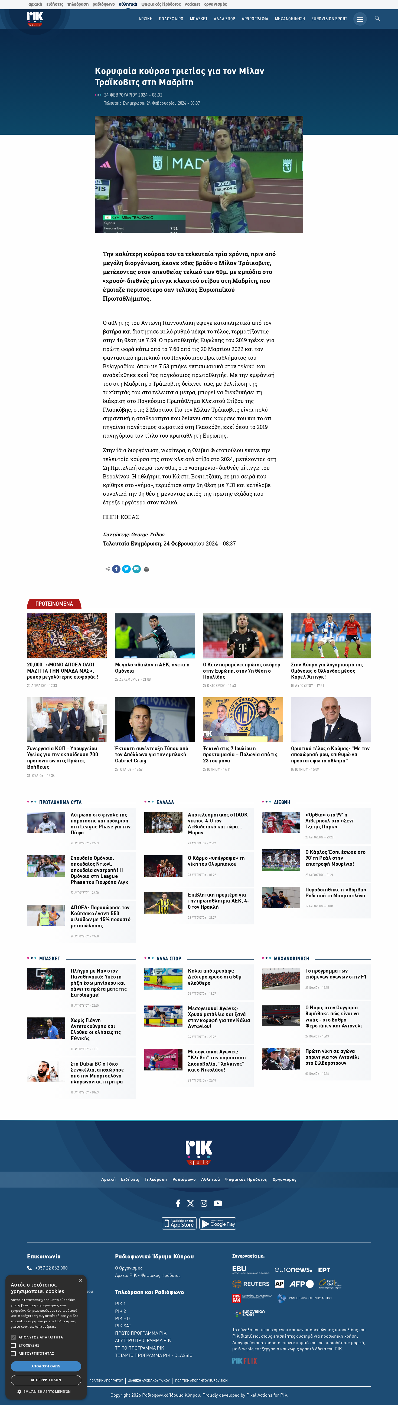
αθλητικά (128, 4)
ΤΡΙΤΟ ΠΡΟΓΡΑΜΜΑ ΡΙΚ (139, 1348)
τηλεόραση (78, 4)
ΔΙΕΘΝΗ (282, 802)
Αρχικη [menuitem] (146, 19)
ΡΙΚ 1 (120, 1304)
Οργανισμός (285, 1180)
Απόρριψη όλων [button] (46, 1380)
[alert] (46, 1337)
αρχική (35, 4)
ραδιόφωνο (104, 4)
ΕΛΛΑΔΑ (165, 802)
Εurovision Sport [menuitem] (329, 19)
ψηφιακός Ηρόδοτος (161, 4)
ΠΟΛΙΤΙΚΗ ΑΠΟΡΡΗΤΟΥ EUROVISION (201, 1381)
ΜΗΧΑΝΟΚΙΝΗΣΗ (291, 959)
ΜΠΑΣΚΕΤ (49, 959)
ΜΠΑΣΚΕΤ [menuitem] (199, 19)
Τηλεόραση (156, 1180)
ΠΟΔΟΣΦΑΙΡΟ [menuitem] (171, 19)
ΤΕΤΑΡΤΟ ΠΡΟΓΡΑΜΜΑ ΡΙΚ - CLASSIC (154, 1356)
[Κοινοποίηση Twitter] (126, 569)
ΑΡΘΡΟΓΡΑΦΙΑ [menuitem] (255, 19)
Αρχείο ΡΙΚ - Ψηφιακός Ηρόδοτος (148, 1276)
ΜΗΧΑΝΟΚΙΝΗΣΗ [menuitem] (290, 19)
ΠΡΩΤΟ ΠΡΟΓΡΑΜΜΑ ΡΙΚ (141, 1333)
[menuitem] (377, 19)
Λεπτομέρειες (46, 1326)
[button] (46, 1391)
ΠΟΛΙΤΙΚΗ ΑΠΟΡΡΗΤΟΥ (106, 1381)
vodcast (192, 4)
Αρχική (108, 1180)
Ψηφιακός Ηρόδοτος (246, 1180)
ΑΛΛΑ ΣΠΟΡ (168, 959)
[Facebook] (179, 1204)
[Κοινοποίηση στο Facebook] (116, 569)
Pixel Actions (259, 1395)
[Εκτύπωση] (145, 569)
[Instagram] (204, 1204)
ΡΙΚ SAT (123, 1326)
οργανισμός (215, 4)
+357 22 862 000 (51, 1268)
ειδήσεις (54, 4)
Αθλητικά (210, 1180)
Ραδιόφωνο (184, 1180)
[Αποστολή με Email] (136, 569)
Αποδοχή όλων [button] (46, 1366)
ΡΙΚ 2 (120, 1312)
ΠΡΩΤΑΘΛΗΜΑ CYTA (60, 802)
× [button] (81, 1281)
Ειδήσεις (130, 1180)
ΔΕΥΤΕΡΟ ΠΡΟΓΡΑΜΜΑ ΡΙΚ (143, 1341)
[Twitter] (191, 1204)
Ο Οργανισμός (128, 1268)
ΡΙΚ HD (122, 1319)
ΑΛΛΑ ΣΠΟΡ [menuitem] (224, 19)
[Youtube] (217, 1204)
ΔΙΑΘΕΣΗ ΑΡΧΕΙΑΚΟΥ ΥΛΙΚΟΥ (148, 1381)
